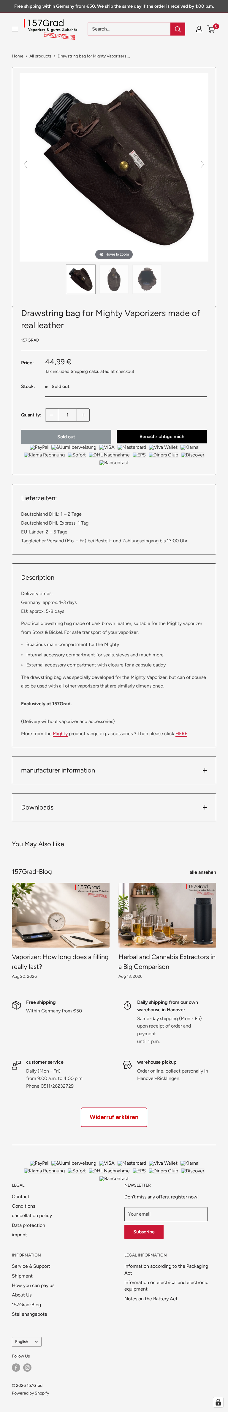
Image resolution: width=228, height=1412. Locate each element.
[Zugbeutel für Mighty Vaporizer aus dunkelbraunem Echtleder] (81, 279)
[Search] (177, 29)
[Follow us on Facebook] (16, 1367)
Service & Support (31, 1266)
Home (17, 56)
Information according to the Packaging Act (166, 1269)
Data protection (28, 1225)
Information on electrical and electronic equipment (166, 1286)
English (21, 1341)
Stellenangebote (29, 1314)
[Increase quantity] (83, 415)
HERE (181, 733)
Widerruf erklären (114, 1117)
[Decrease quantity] (51, 415)
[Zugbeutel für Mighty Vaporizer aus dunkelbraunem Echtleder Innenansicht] (147, 279)
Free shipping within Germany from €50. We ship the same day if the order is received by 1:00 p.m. (114, 6)
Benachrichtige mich (162, 436)
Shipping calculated (90, 371)
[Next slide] (202, 164)
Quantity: (31, 415)
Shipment (22, 1276)
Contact (20, 1196)
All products (40, 56)
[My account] (199, 29)
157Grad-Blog (26, 1304)
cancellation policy (32, 1215)
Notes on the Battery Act (151, 1299)
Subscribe (144, 1232)
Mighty (60, 733)
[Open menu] (15, 29)
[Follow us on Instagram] (27, 1367)
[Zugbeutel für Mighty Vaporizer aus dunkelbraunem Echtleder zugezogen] (114, 279)
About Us (21, 1295)
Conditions (23, 1206)
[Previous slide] (25, 164)
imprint (19, 1235)
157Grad (30, 340)
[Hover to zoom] (114, 167)
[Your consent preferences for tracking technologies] (218, 1402)
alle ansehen (203, 872)
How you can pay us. (33, 1285)
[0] (211, 29)
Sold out (66, 437)
